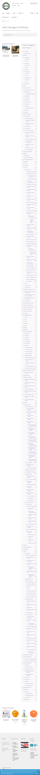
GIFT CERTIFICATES (27, 301)
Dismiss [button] (37, 773)
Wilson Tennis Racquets (32, 529)
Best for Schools (28, 126)
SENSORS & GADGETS (27, 547)
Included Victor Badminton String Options (32, 568)
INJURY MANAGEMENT (27, 315)
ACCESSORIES (25, 51)
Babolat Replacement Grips (31, 357)
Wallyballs (27, 110)
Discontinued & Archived (27, 151)
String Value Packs (29, 612)
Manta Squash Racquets (32, 484)
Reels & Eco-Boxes (29, 580)
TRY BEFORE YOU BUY (27, 687)
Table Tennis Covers (29, 147)
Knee (26, 321)
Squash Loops (30, 607)
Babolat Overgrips (29, 347)
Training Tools (27, 697)
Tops (27, 61)
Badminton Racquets (30, 406)
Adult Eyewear (27, 155)
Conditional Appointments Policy (15, 754)
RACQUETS (25, 402)
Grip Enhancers (27, 341)
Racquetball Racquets (30, 469)
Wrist (26, 325)
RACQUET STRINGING (27, 377)
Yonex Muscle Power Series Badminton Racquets (32, 444)
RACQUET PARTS (26, 375)
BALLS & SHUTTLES (26, 87)
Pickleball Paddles (29, 462)
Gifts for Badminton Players (28, 303)
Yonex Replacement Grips (30, 368)
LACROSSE (25, 327)
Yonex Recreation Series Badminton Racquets (32, 456)
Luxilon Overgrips (29, 349)
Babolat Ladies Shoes (31, 171)
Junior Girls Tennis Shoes (32, 210)
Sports (14, 13)
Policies (21, 3)
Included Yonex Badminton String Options (32, 575)
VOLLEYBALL (25, 689)
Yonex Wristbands (29, 685)
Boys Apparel (27, 57)
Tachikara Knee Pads (29, 695)
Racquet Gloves (27, 53)
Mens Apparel (27, 71)
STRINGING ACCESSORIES (28, 654)
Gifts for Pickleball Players (28, 305)
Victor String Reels (31, 595)
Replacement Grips (28, 355)
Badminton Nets (28, 116)
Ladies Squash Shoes (31, 239)
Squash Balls (27, 100)
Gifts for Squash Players (27, 309)
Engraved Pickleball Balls (30, 93)
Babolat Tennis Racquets (32, 506)
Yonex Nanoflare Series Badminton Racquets (32, 448)
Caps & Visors (27, 664)
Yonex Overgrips (29, 353)
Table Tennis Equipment (29, 130)
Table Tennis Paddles (30, 502)
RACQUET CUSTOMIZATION (28, 370)
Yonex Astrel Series (32, 534)
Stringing (8, 13)
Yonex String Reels (31, 597)
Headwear (26, 69)
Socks (26, 283)
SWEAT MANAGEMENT (27, 662)
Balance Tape (27, 333)
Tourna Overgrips (29, 351)
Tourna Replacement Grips (31, 366)
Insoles (26, 163)
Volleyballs (27, 106)
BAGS (24, 85)
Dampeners (27, 337)
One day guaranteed (34, 755)
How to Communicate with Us (15, 750)
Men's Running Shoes (31, 268)
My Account (17, 3)
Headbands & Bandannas (29, 669)
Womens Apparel (28, 77)
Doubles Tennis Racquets (32, 626)
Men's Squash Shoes (31, 270)
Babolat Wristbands (29, 683)
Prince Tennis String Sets (32, 638)
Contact (18, 5)
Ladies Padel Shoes (31, 234)
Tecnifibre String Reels (32, 593)
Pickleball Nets (27, 128)
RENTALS (25, 545)
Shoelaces (26, 165)
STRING (24, 551)
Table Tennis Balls (28, 102)
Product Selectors (5, 17)
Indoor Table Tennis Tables (31, 139)
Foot (26, 319)
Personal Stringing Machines (30, 660)
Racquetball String (29, 578)
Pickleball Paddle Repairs (29, 389)
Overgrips (26, 345)
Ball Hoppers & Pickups (29, 118)
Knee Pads (26, 691)
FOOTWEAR (25, 161)
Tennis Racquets (29, 504)
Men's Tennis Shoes (31, 275)
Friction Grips (27, 339)
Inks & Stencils (27, 343)
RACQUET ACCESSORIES (27, 331)
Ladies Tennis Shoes (31, 241)
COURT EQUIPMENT (27, 114)
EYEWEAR (25, 153)
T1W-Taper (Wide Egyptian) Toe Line (16, 759)
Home (13, 3)
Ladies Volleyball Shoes (32, 243)
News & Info (14, 5)
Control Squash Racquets (32, 479)
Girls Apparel (27, 63)
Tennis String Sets (29, 614)
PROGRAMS (25, 329)
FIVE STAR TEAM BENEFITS (28, 159)
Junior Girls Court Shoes (32, 202)
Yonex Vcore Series (32, 543)
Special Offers (14, 17)
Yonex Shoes (30, 281)
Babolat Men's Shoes (31, 173)
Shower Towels (27, 677)
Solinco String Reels (31, 590)
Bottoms (27, 59)
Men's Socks (28, 287)
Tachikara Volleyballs (30, 108)
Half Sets (29, 586)
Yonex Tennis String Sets (32, 649)
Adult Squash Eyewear (29, 157)
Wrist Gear (27, 681)
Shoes (26, 167)
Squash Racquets (29, 474)
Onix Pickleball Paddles (32, 467)
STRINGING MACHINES (27, 656)
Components (25, 112)
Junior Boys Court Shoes (32, 184)
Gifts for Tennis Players (27, 311)
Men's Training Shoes (31, 277)
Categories (20, 13)
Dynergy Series (31, 498)
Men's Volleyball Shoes (32, 279)
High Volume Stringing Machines (30, 658)
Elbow (26, 317)
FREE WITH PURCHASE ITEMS (28, 289)
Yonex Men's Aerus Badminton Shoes (33, 253)
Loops (29, 588)
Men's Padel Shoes (31, 266)
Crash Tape (27, 335)
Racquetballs (27, 95)
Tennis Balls (27, 104)
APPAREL (25, 55)
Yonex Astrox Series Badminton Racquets (32, 429)
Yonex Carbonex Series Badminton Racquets (32, 433)
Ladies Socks (28, 285)
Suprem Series (31, 500)
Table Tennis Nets (29, 149)
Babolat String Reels (31, 584)
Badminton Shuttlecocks (29, 89)
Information (25, 313)
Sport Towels (27, 679)
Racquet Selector (28, 404)
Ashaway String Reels (31, 582)
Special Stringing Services (29, 394)
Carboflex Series (32, 496)
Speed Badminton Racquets (31, 471)
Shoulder (26, 323)
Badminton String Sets (30, 555)
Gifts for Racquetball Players (28, 307)
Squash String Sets (29, 599)
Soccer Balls (27, 97)
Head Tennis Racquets (31, 524)
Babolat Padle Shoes (32, 178)
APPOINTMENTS (26, 83)
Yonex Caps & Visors (29, 666)
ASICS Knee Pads (29, 693)
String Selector (27, 553)
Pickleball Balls (27, 91)
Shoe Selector (28, 169)
